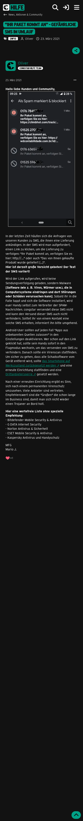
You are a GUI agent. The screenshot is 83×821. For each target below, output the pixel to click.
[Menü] (76, 7)
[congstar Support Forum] (13, 7)
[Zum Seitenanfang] (76, 815)
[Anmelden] (66, 7)
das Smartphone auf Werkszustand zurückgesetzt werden (38, 363)
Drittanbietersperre (19, 374)
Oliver (29, 39)
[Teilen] (76, 50)
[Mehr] (75, 80)
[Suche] (55, 7)
